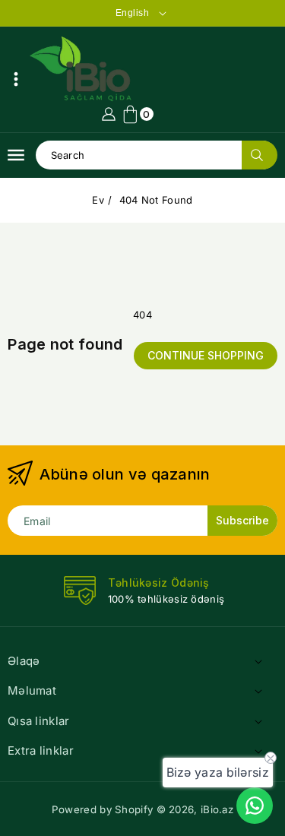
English (133, 13)
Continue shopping (205, 355)
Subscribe (242, 520)
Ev (98, 200)
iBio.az (217, 809)
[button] (16, 79)
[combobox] (156, 155)
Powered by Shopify (102, 809)
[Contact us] (254, 805)
